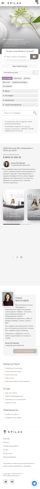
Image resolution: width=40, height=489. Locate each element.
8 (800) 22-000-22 (12, 157)
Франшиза (7, 453)
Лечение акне (11, 375)
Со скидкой (7, 86)
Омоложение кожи (13, 371)
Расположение (9, 457)
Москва (24, 66)
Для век (27, 78)
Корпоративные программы (17, 381)
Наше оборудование (14, 396)
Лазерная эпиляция (13, 368)
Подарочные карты (19, 82)
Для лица (17, 78)
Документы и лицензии (15, 399)
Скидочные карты (10, 446)
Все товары (7, 78)
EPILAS (16, 2)
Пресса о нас (10, 403)
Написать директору (25, 351)
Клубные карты (11, 414)
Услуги (6, 442)
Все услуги (9, 378)
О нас (5, 450)
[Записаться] (34, 56)
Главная (6, 46)
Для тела (6, 82)
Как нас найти (11, 393)
